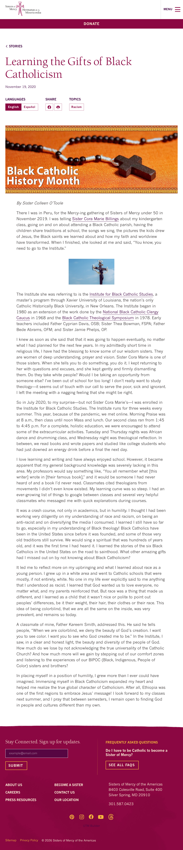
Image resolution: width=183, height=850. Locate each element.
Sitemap (10, 840)
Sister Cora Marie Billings (95, 219)
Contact (65, 792)
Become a (69, 785)
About (14, 785)
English (13, 107)
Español (29, 107)
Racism (76, 107)
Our (67, 800)
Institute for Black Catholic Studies (121, 294)
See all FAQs (122, 765)
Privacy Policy (29, 840)
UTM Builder (91, 826)
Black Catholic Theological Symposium (98, 318)
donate (92, 24)
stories (15, 46)
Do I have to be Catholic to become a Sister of (136, 753)
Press (21, 800)
